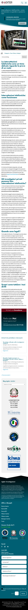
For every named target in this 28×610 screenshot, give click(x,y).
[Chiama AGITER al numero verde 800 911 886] (22, 2)
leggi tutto (5, 350)
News (16, 344)
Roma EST (4, 511)
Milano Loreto (5, 516)
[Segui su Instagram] (5, 546)
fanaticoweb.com (17, 606)
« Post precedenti (5, 375)
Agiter (5, 344)
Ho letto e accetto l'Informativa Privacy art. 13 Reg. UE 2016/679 (13, 589)
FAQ (2, 552)
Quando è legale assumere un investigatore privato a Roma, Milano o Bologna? (13, 359)
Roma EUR (4, 508)
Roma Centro (5, 506)
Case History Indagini (15, 53)
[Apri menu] (25, 2)
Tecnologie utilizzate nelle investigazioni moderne (13, 342)
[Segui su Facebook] (2, 546)
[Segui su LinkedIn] (8, 546)
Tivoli (2, 521)
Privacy (6, 552)
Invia (23, 593)
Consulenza (21, 23)
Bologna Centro (5, 518)
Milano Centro (5, 513)
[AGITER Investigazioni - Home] (10, 3)
